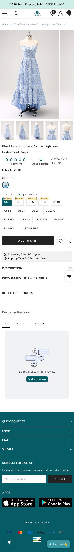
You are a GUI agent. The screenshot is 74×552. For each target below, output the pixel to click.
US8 (43, 201)
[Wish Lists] (60, 240)
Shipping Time (15, 258)
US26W (9, 228)
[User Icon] (60, 13)
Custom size (29, 228)
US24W (59, 219)
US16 (35, 210)
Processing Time (16, 254)
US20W (25, 219)
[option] (29, 74)
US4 (19, 201)
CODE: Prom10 (37, 4)
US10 (56, 201)
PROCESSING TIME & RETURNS (25, 277)
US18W (9, 219)
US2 (6, 201)
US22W (42, 219)
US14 (21, 210)
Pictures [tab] (20, 323)
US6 (31, 201)
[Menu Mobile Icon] (4, 13)
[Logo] (37, 13)
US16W (50, 210)
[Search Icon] (20, 13)
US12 (7, 210)
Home (5, 24)
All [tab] (6, 323)
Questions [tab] (39, 323)
